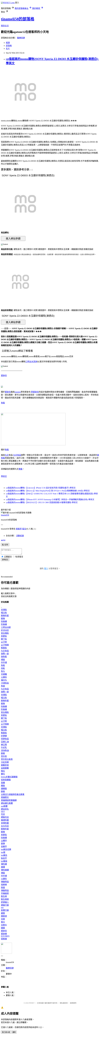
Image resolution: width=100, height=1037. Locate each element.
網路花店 (5, 817)
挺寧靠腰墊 (6, 780)
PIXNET (32, 1003)
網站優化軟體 (7, 803)
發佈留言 (5, 560)
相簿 (8, 43)
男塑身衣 (35, 392)
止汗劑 (4, 642)
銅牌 (3, 844)
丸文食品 (17, 455)
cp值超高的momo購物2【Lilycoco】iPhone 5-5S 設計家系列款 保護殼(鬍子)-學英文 (41, 488)
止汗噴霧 (5, 645)
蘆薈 (3, 913)
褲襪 (3, 867)
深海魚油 (5, 750)
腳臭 (3, 618)
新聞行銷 (5, 910)
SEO (3, 811)
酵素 (3, 753)
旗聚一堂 (5, 654)
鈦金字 (4, 858)
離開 (14, 1032)
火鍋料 (4, 677)
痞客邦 (19, 529)
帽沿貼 (4, 613)
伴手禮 (4, 662)
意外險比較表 (7, 759)
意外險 (4, 756)
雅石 (3, 771)
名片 (8, 49)
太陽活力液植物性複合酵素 (12, 794)
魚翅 (3, 686)
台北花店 (5, 826)
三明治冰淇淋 (31, 362)
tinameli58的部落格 (17, 19)
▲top (3, 540)
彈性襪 (4, 864)
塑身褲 (4, 934)
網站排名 (5, 809)
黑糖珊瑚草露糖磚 (9, 800)
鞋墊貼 (4, 648)
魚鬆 (3, 403)
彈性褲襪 (5, 870)
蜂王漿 (4, 745)
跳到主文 (5, 26)
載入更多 (5, 545)
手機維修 (5, 893)
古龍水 (4, 925)
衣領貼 (4, 610)
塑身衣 (4, 375)
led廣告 (4, 855)
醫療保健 (21, 38)
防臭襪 (4, 624)
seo (2, 907)
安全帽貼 (5, 633)
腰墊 (3, 786)
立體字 (4, 841)
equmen (18, 392)
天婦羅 (4, 674)
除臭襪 (4, 621)
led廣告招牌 (6, 849)
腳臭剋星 (5, 616)
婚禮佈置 (5, 820)
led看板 (4, 861)
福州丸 (4, 680)
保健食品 (5, 739)
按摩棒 (4, 885)
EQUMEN (5, 936)
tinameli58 (5, 515)
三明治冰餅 (6, 627)
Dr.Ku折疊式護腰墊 (9, 777)
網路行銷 (5, 905)
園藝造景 (5, 765)
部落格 (9, 46)
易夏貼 (4, 636)
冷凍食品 (5, 683)
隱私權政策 (64, 1003)
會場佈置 (5, 823)
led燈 (3, 852)
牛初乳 (4, 747)
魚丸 (3, 671)
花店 (3, 814)
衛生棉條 (5, 899)
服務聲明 (73, 1003)
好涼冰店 (5, 630)
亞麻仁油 (5, 742)
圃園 (3, 928)
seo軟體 (4, 806)
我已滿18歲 (6, 1032)
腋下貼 (4, 639)
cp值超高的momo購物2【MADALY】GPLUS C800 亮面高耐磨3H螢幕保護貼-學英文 (42, 502)
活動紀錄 (20, 536)
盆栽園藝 (5, 768)
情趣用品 (5, 882)
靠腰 (3, 783)
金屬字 (4, 846)
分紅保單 (5, 762)
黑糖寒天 (5, 797)
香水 (3, 922)
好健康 (4, 736)
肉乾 (3, 668)
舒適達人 (5, 902)
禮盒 (20, 469)
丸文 (7, 455)
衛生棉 (4, 896)
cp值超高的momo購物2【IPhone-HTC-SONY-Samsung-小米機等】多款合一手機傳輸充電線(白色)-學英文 (50, 499)
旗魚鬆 (4, 657)
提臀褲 (4, 939)
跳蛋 (3, 887)
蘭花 (3, 774)
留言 (24, 529)
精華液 (4, 916)
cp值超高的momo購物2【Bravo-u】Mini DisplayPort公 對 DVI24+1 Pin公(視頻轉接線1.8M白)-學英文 (48, 491)
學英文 (4, 476)
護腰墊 (4, 789)
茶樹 (3, 919)
